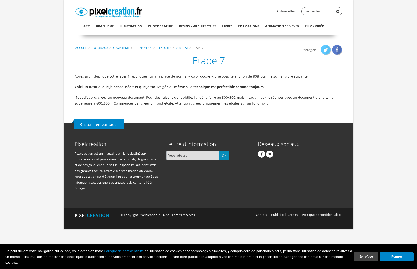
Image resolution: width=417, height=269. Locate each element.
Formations (248, 26)
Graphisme (105, 26)
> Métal (182, 48)
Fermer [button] (396, 256)
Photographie (160, 26)
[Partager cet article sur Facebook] (337, 49)
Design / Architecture (197, 26)
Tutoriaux (100, 48)
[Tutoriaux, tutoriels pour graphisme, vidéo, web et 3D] (108, 12)
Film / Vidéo (314, 26)
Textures (164, 48)
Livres (227, 26)
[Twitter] (269, 154)
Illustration (131, 26)
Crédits (293, 215)
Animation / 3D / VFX (282, 26)
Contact (261, 215)
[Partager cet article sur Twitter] (326, 49)
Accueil (81, 48)
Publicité (277, 215)
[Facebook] (261, 154)
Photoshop (143, 48)
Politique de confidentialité (124, 251)
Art (86, 26)
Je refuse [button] (366, 256)
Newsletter (287, 11)
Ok (224, 155)
